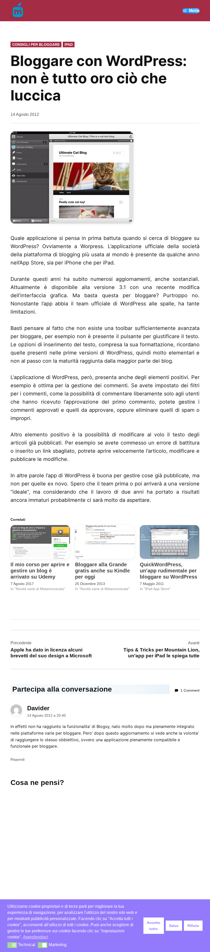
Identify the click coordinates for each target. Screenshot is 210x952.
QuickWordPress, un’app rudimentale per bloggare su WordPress (168, 571)
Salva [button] (173, 926)
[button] (12, 945)
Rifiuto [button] (193, 926)
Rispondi (17, 759)
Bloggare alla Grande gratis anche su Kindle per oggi (102, 571)
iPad (69, 44)
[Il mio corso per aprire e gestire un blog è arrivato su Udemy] (40, 542)
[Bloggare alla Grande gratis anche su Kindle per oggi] (104, 542)
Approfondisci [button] (35, 937)
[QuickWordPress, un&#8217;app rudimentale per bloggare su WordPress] (169, 542)
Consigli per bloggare (36, 44)
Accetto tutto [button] (153, 926)
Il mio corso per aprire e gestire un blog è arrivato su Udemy (39, 571)
